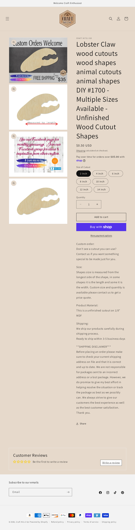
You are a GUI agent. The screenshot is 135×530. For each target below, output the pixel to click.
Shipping (80, 150)
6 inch (115, 173)
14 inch (101, 189)
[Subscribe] (68, 492)
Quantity (80, 197)
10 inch (100, 181)
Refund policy (57, 522)
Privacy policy (73, 522)
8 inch (83, 181)
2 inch (83, 173)
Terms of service (90, 522)
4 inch (99, 173)
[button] (7, 19)
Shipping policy (109, 522)
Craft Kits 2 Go (22, 522)
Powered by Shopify (39, 522)
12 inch (84, 189)
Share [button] (83, 423)
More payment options (101, 235)
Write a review (111, 463)
